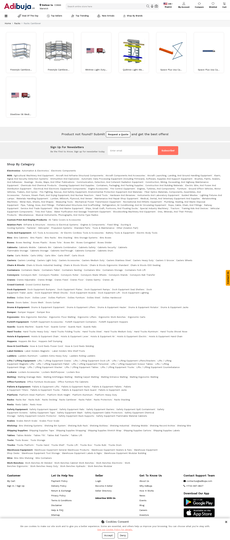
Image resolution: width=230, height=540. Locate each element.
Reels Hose (36, 404)
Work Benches (15, 463)
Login (98, 481)
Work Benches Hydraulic (73, 466)
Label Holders (15, 351)
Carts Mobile (21, 255)
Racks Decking (49, 399)
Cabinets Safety (87, 247)
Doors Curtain (53, 302)
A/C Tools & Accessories (45, 232)
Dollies (11, 297)
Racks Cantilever (67, 399)
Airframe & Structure (34, 224)
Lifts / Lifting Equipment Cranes (54, 360)
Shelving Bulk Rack (78, 425)
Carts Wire (50, 255)
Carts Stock (78, 255)
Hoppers (11, 341)
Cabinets (12, 247)
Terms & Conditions (61, 500)
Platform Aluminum (82, 394)
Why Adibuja (145, 486)
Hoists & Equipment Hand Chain (165, 336)
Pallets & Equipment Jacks (112, 390)
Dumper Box (43, 312)
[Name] (148, 6)
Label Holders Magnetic (37, 351)
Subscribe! (168, 150)
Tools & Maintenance (103, 228)
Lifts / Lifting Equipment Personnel (90, 364)
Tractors (174, 208)
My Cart (11, 481)
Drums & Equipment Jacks (174, 307)
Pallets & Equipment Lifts (45, 386)
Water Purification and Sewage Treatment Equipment (82, 211)
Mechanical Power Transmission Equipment (98, 202)
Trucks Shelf (57, 445)
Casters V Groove (165, 260)
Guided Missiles (189, 195)
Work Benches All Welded (38, 463)
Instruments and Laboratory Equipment (158, 195)
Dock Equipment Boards (83, 292)
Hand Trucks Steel (92, 331)
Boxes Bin (69, 242)
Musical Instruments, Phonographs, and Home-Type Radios (67, 215)
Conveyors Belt (29, 275)
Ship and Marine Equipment (68, 208)
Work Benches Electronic (109, 463)
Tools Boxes (21, 440)
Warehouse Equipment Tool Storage (41, 453)
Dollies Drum (23, 297)
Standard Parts (82, 228)
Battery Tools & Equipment (120, 232)
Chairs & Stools (15, 265)
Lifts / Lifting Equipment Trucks (117, 367)
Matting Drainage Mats (29, 377)
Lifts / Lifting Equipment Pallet (52, 364)
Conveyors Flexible (49, 275)
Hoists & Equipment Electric (132, 336)
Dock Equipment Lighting (135, 292)
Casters (11, 260)
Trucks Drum (115, 445)
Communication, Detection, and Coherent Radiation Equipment (110, 182)
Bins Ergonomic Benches (34, 317)
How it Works (146, 490)
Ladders (11, 356)
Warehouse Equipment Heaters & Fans (111, 450)
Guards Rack (74, 326)
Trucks (11, 445)
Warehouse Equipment (19, 450)
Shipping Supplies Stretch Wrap (104, 430)
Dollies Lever (39, 297)
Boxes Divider (104, 242)
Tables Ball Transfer (58, 435)
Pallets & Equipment (18, 386)
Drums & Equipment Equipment (47, 307)
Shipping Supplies (17, 430)
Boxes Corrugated (85, 242)
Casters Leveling (26, 260)
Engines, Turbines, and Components (156, 188)
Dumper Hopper (26, 312)
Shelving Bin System (55, 425)
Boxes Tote (55, 242)
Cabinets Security (107, 247)
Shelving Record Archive (162, 425)
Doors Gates (22, 302)
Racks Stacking (122, 399)
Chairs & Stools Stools (75, 265)
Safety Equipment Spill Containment (135, 409)
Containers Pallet (51, 270)
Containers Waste (30, 270)
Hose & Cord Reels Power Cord (46, 346)
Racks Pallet (85, 399)
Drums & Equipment (18, 307)
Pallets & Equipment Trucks (45, 390)
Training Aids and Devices (194, 208)
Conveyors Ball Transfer (142, 275)
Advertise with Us (105, 498)
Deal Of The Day (30, 16)
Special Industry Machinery (154, 208)
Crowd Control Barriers (38, 284)
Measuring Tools (64, 202)
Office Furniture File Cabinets (73, 382)
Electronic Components (63, 170)
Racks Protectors (103, 399)
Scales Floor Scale (49, 420)
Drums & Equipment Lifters (81, 307)
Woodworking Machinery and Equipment (134, 211)
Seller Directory (103, 490)
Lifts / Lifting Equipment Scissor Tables (132, 364)
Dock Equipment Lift (109, 292)
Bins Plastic (36, 237)
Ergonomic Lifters (87, 317)
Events (142, 500)
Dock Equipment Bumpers (41, 289)
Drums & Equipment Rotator (143, 307)
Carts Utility (37, 255)
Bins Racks (50, 237)
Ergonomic (13, 317)
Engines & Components (92, 224)
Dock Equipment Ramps (97, 289)
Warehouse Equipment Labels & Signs (82, 453)
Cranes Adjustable (26, 279)
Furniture (181, 188)
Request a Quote (118, 134)
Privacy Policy (58, 495)
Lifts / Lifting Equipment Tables (81, 367)
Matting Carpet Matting (86, 377)
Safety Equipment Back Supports (76, 416)
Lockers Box (73, 372)
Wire (9, 458)
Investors (144, 515)
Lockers (11, 372)
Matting (11, 377)
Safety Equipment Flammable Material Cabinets (121, 416)
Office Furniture (16, 382)
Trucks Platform (25, 445)
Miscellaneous (26, 215)
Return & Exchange (61, 490)
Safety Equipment (17, 409)
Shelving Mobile (139, 425)
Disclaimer (56, 505)
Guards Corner (58, 326)
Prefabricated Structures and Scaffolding (78, 205)
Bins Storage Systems (85, 237)
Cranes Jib (108, 279)
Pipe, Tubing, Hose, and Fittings (37, 205)
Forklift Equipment (17, 322)
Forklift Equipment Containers (81, 322)
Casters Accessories (69, 260)
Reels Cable (21, 404)
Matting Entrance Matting (114, 377)
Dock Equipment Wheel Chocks (51, 292)
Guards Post (42, 326)
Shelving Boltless (99, 425)
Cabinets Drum (105, 250)
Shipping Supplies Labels (166, 430)
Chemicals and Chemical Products (39, 185)
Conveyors (13, 275)
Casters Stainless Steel (119, 260)
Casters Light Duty (47, 260)
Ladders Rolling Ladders (82, 356)
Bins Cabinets (21, 237)
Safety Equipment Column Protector (37, 416)
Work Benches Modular (100, 466)
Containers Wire (92, 270)
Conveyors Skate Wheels (94, 275)
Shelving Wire (184, 425)
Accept (108, 535)
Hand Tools (102, 195)
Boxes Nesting (23, 242)
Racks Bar (21, 399)
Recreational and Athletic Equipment (142, 202)
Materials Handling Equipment (32, 198)
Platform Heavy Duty (106, 394)
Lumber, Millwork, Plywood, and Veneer (71, 198)
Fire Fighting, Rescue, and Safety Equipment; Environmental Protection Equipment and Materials (91, 192)
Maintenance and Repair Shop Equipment (116, 198)
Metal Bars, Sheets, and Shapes (37, 202)
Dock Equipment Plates (69, 289)
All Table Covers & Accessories (65, 220)
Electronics (13, 170)
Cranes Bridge (45, 279)
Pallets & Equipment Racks (75, 386)
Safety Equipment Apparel (43, 409)
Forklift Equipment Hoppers (113, 322)
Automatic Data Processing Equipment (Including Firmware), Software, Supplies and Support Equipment (136, 178)
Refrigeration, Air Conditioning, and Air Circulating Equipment (134, 205)
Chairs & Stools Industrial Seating (43, 265)
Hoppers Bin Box (27, 341)
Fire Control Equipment (122, 188)
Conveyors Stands (118, 275)
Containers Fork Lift (135, 270)
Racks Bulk (34, 399)
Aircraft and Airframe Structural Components (79, 175)
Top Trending (82, 16)
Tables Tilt (39, 435)
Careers (143, 510)
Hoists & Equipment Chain (45, 336)
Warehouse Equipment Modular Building (125, 453)
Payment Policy (59, 481)
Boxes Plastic (40, 242)
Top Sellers (56, 16)
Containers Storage (112, 270)
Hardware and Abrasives (122, 195)
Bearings (28, 182)
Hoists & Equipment (18, 336)
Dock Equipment (16, 289)
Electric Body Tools (147, 232)
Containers (13, 270)
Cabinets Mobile (27, 247)
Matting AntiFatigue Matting (57, 377)
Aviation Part (14, 224)
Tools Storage (37, 440)
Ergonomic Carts (136, 317)
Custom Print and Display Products (27, 220)
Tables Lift (76, 435)
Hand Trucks (14, 331)
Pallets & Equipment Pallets (107, 386)
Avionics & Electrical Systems (62, 224)
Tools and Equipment (19, 232)
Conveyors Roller (70, 275)
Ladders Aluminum (28, 356)
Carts (10, 255)
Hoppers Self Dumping (50, 341)
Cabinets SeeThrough (62, 250)
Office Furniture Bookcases (41, 382)
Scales (11, 420)
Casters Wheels (184, 260)
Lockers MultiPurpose (52, 372)
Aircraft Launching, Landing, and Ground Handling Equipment (179, 175)
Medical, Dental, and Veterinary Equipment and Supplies (170, 198)
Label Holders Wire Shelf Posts (68, 351)
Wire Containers (43, 458)
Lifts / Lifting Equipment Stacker (45, 367)
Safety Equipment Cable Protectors (104, 412)
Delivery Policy (58, 486)
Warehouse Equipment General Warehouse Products (61, 450)
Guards (11, 326)
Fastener (31, 228)
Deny (123, 535)
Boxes (10, 242)
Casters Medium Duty (93, 260)
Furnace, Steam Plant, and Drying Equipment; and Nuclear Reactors (57, 195)
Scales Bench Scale (26, 420)
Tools (10, 440)
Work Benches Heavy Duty (44, 466)
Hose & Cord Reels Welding (79, 346)
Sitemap (55, 515)
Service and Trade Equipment (36, 208)
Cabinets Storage (39, 250)
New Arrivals (107, 16)
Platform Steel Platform (32, 394)
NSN (9, 175)
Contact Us (228, 278)
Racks (17, 23)
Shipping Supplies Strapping (71, 430)
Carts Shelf (64, 255)
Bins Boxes (105, 237)
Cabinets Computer (85, 250)
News (142, 495)
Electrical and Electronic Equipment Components (59, 188)
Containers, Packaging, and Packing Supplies (119, 185)
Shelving (12, 425)
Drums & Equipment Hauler (111, 307)
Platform (12, 394)
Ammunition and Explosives (64, 178)
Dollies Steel (93, 297)
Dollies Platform (56, 297)
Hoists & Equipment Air (102, 336)
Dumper (11, 312)
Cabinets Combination (65, 247)
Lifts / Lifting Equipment (21, 360)
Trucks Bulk (100, 445)
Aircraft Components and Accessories (125, 175)
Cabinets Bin (44, 247)
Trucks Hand (42, 445)
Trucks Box (86, 445)
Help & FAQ (57, 510)
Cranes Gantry (93, 279)
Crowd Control (15, 284)
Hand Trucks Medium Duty (118, 331)
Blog (141, 505)
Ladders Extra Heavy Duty (53, 356)
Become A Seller (104, 486)
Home (8, 23)
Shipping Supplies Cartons (137, 430)
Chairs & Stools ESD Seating (145, 265)
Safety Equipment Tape (42, 412)
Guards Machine (25, 326)
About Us (144, 481)
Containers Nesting (72, 270)
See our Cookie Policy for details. (115, 529)
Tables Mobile (23, 435)
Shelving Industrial (119, 425)
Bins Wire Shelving (23, 458)
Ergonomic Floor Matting (62, 317)
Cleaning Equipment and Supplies (76, 185)
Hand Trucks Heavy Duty (36, 331)
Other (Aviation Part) (127, 228)
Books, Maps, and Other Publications (54, 182)
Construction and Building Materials (164, 185)
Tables (11, 435)
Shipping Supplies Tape (41, 430)
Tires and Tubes (43, 211)
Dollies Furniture (76, 297)
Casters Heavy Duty (143, 260)
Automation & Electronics (35, 170)
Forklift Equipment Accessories (46, 322)
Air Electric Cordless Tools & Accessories (82, 232)
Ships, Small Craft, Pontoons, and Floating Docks (111, 208)
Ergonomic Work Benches (112, 317)
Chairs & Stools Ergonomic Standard (109, 265)
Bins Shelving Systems (30, 425)
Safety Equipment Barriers (100, 409)
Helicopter (43, 228)
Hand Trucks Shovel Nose (173, 331)
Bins (9, 237)
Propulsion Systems (61, 228)
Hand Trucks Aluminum (146, 331)
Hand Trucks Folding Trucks (65, 331)
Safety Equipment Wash (69, 412)
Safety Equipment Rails (71, 409)
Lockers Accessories (28, 372)
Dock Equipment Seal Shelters (128, 289)
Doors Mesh (37, 302)
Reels (10, 404)
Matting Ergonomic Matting (144, 377)
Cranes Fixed (61, 279)
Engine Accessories (98, 188)
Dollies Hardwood (111, 297)
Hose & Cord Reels (17, 346)
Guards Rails (89, 326)
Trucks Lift (72, 445)
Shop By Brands (135, 16)
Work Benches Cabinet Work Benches (74, 463)
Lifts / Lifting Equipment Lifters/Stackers (133, 360)
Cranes (11, 279)
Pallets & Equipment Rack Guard (79, 390)
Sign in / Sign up (16, 486)
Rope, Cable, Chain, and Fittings (185, 205)
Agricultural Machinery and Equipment (34, 175)
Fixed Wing (112, 224)
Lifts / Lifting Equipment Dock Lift (91, 360)
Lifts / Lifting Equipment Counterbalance (158, 367)
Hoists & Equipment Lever (74, 336)
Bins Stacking (65, 237)
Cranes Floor (77, 279)
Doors (10, 302)
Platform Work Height (58, 394)
